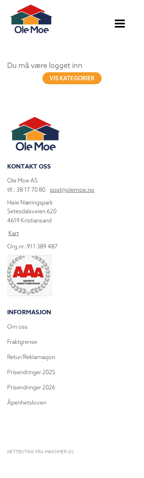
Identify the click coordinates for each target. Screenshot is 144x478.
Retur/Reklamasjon (31, 357)
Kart (13, 233)
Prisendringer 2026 (31, 387)
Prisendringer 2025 (31, 372)
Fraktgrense (22, 341)
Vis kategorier (72, 78)
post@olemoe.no (72, 189)
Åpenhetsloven (26, 402)
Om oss (17, 326)
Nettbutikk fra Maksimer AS (40, 451)
